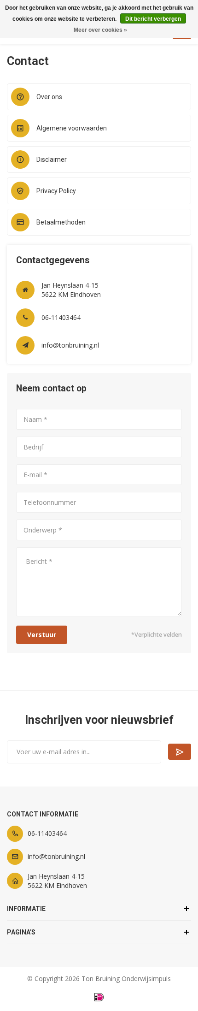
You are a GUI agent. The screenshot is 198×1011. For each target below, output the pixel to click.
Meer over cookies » (100, 30)
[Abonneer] (179, 752)
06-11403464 (61, 317)
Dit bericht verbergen (153, 19)
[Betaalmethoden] (99, 997)
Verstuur (41, 634)
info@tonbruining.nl (70, 345)
